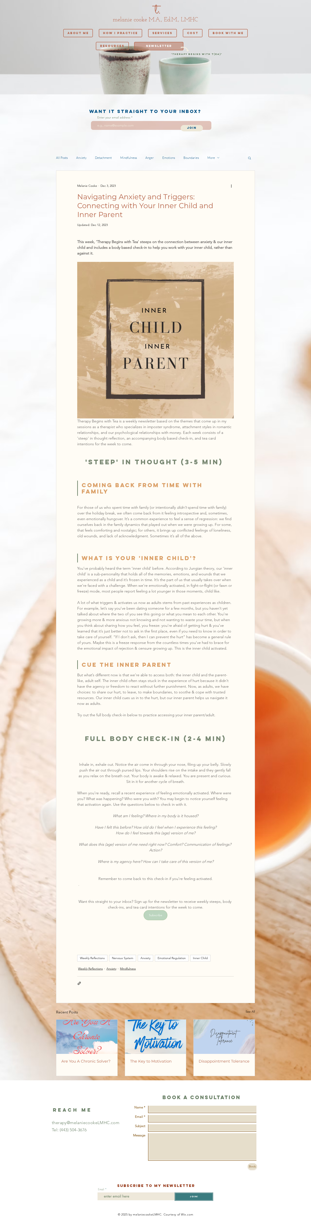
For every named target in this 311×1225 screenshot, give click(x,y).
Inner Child (200, 958)
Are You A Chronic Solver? (85, 1061)
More (211, 158)
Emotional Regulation (172, 958)
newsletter (179, 1185)
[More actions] (231, 185)
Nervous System (122, 958)
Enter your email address (113, 117)
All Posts (62, 158)
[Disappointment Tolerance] (224, 1037)
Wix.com (187, 1214)
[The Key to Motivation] (155, 1037)
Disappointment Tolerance (224, 1061)
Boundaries (191, 158)
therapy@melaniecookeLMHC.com (85, 1122)
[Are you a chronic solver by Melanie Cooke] (86, 1037)
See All (250, 1011)
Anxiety (81, 158)
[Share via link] (79, 983)
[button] (250, 157)
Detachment (103, 158)
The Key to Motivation (151, 1061)
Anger (149, 158)
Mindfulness (128, 158)
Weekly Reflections (92, 958)
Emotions (168, 158)
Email (101, 1189)
